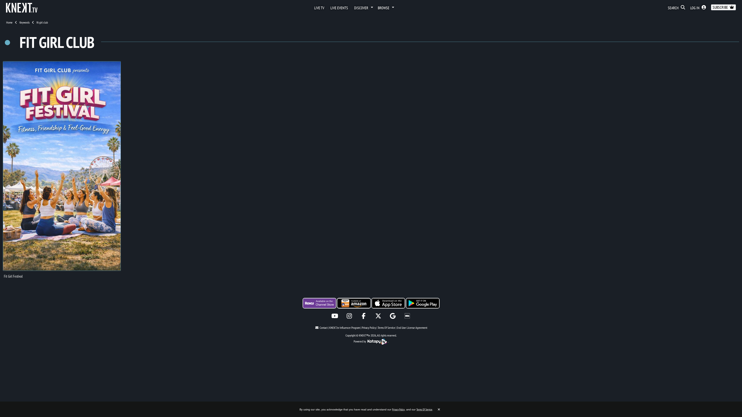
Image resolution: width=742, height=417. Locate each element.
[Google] (393, 316)
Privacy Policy (369, 328)
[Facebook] (364, 316)
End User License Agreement (412, 328)
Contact (324, 328)
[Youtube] (335, 316)
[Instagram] (349, 316)
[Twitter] (378, 316)
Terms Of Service (386, 328)
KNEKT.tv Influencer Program (344, 328)
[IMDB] (407, 316)
